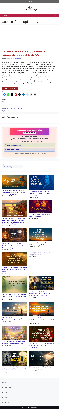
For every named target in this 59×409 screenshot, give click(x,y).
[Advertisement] (28, 38)
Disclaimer (5, 397)
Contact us (5, 402)
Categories (5, 164)
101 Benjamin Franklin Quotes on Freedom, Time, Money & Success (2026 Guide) (39, 193)
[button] (56, 15)
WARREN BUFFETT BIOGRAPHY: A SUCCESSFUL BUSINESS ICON (24, 53)
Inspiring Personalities (15, 108)
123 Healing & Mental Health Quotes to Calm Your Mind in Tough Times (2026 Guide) (14, 296)
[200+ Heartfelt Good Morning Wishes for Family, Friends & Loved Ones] (14, 333)
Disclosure (5, 392)
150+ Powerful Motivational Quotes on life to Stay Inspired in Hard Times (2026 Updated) (41, 320)
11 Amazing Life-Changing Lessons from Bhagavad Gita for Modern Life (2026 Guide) (14, 269)
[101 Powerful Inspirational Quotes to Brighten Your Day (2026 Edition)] (40, 235)
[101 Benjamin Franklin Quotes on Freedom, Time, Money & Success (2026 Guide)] (41, 183)
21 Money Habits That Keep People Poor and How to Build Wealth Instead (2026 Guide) (14, 369)
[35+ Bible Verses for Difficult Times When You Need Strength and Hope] (41, 358)
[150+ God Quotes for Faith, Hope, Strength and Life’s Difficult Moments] (14, 309)
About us (5, 382)
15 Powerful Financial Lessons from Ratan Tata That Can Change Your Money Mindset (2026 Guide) (40, 293)
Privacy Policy (6, 387)
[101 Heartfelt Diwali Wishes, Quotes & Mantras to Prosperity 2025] (40, 206)
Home (6, 108)
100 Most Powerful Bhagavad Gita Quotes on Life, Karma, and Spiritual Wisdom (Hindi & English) (13, 192)
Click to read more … (10, 88)
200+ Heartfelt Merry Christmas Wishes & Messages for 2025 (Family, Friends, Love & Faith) (41, 345)
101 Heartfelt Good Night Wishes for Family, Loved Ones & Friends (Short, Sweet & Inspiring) (13, 246)
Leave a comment (9, 111)
